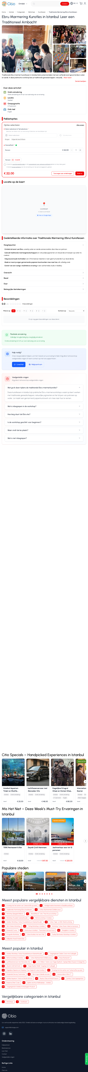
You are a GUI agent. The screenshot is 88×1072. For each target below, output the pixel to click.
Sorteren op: (62, 311)
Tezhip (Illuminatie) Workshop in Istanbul (64, 934)
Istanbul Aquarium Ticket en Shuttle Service (19, 978)
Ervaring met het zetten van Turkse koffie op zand (22, 905)
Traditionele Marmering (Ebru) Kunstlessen (19, 909)
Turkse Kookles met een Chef (35, 934)
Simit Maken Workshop (13, 926)
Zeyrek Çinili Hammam (14, 966)
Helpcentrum (37, 364)
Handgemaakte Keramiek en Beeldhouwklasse (58, 905)
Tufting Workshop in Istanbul (36, 926)
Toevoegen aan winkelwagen (62, 173)
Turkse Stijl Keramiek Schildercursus (50, 909)
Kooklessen (24, 1002)
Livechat (20, 364)
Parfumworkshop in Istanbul (43, 918)
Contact (4, 1054)
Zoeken (64, 4)
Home (4, 1067)
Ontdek (22, 4)
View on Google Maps (45, 215)
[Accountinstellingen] (84, 3)
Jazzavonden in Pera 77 (64, 974)
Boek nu (79, 173)
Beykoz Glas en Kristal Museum (49, 978)
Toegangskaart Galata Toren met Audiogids (63, 953)
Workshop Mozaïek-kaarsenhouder (17, 918)
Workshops (10, 1002)
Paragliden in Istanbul (68, 930)
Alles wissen (80, 125)
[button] (27, 48)
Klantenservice (6, 1048)
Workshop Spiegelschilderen (15, 913)
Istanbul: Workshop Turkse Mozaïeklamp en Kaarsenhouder (24, 922)
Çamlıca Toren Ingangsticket (74, 978)
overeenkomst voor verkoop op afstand (39, 164)
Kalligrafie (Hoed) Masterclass (15, 938)
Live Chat (5, 1051)
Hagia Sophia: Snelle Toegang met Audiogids (41, 966)
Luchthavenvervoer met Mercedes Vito (18, 962)
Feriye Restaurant (64, 958)
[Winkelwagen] (81, 3)
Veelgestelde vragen (8, 1057)
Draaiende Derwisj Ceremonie (16, 974)
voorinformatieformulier (18, 164)
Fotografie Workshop (13, 934)
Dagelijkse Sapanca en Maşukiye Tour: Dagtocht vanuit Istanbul (25, 970)
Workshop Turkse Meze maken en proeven (65, 926)
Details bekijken (80, 81)
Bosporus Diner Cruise (13, 982)
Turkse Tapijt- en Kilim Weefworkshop (61, 922)
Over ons (4, 1070)
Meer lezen (68, 78)
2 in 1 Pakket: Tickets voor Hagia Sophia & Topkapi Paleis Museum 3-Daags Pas (61, 962)
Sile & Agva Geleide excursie (41, 974)
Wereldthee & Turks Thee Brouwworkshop (43, 913)
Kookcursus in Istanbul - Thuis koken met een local (39, 930)
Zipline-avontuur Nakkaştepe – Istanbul (39, 982)
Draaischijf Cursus (12, 930)
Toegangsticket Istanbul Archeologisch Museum (21, 986)
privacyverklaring (16, 167)
